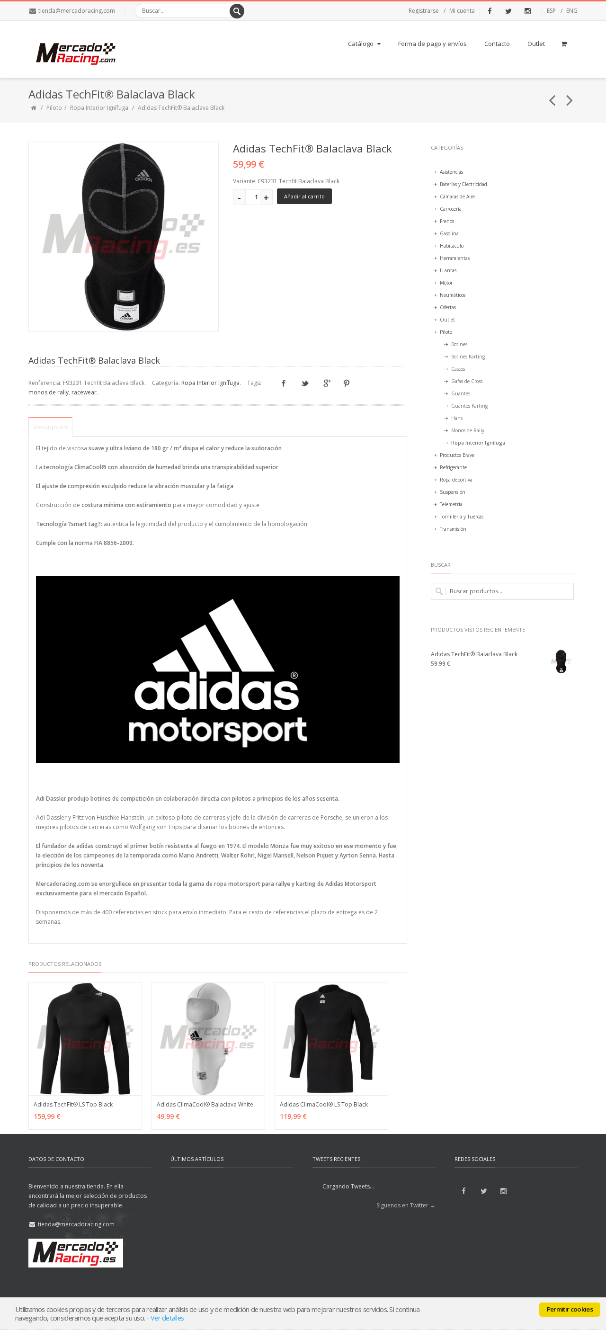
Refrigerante (453, 467)
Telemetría (451, 504)
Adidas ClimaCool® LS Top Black (324, 1104)
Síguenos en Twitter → (406, 1205)
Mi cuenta (462, 11)
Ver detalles (167, 1317)
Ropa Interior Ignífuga (99, 108)
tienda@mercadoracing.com (76, 11)
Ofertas (448, 307)
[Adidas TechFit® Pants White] (570, 96)
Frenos (447, 221)
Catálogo (361, 43)
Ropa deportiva (456, 479)
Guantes (460, 393)
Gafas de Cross (466, 381)
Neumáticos (452, 295)
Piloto (54, 108)
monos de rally (48, 392)
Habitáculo (451, 245)
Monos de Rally (467, 430)
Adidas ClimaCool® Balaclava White (205, 1104)
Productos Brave (457, 455)
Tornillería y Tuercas (461, 516)
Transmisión (453, 529)
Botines (459, 344)
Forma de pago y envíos (432, 43)
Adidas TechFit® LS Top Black (73, 1104)
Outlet (536, 43)
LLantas (448, 270)
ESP (551, 11)
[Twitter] (508, 10)
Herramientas (455, 258)
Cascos (458, 369)
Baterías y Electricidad (463, 184)
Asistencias (451, 172)
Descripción (50, 426)
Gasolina (449, 233)
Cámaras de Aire (457, 196)
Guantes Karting (469, 405)
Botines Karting (468, 356)
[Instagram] (527, 10)
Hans (457, 418)
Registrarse (424, 11)
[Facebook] (489, 10)
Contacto (497, 43)
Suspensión (452, 492)
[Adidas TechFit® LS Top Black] (552, 96)
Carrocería (451, 208)
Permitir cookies (570, 1309)
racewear (84, 392)
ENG (572, 11)
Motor (446, 282)
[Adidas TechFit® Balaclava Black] (123, 236)
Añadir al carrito (304, 196)
